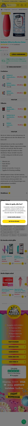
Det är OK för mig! (14, 221)
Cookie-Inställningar (14, 217)
